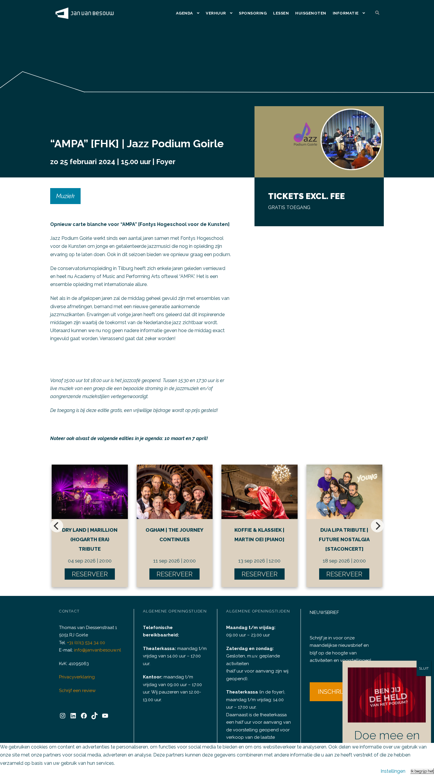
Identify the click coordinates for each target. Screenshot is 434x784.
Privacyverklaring (77, 677)
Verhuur (216, 13)
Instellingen (393, 771)
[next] (377, 525)
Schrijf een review (77, 690)
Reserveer (90, 574)
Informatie (346, 13)
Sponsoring (253, 13)
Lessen (281, 13)
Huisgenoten (310, 13)
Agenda (184, 13)
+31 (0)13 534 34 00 (86, 642)
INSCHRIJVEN (337, 691)
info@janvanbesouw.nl (97, 650)
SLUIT (424, 668)
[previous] (56, 525)
